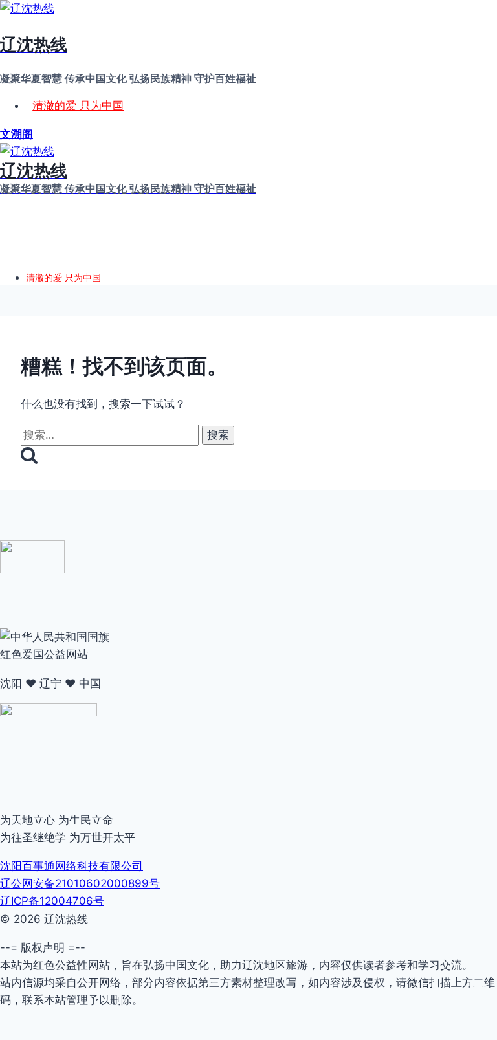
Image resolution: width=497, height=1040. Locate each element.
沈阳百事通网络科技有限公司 (71, 865)
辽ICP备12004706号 (52, 900)
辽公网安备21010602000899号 (80, 883)
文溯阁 (16, 133)
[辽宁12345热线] (32, 569)
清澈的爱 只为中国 (78, 105)
